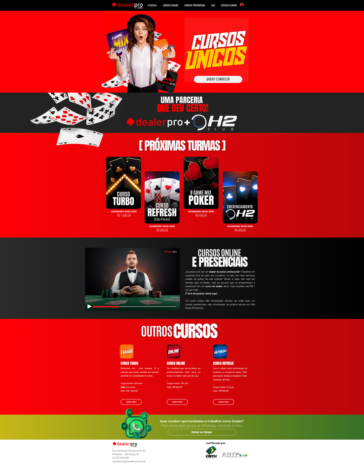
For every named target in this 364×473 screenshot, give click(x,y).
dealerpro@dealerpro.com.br (129, 461)
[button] (202, 432)
